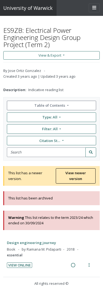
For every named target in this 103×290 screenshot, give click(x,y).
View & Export (49, 55)
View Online (19, 265)
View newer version (75, 175)
